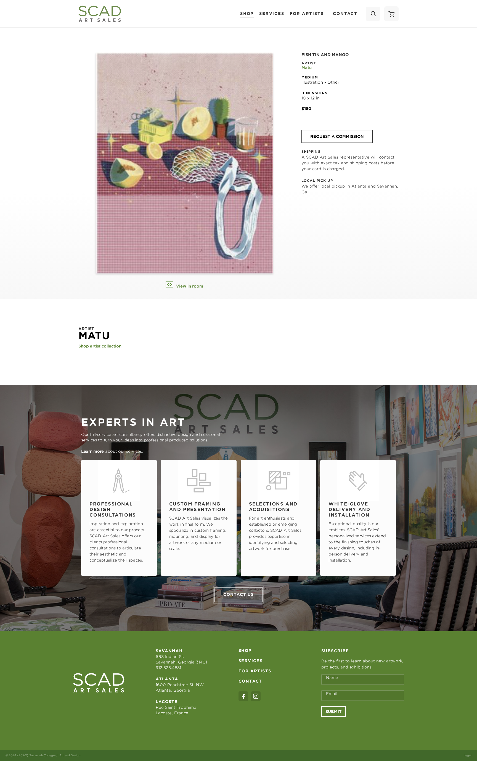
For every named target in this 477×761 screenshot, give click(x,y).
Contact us (238, 594)
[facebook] (243, 696)
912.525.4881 (168, 667)
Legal (467, 755)
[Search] (373, 14)
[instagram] (256, 696)
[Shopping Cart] (391, 13)
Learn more (92, 451)
